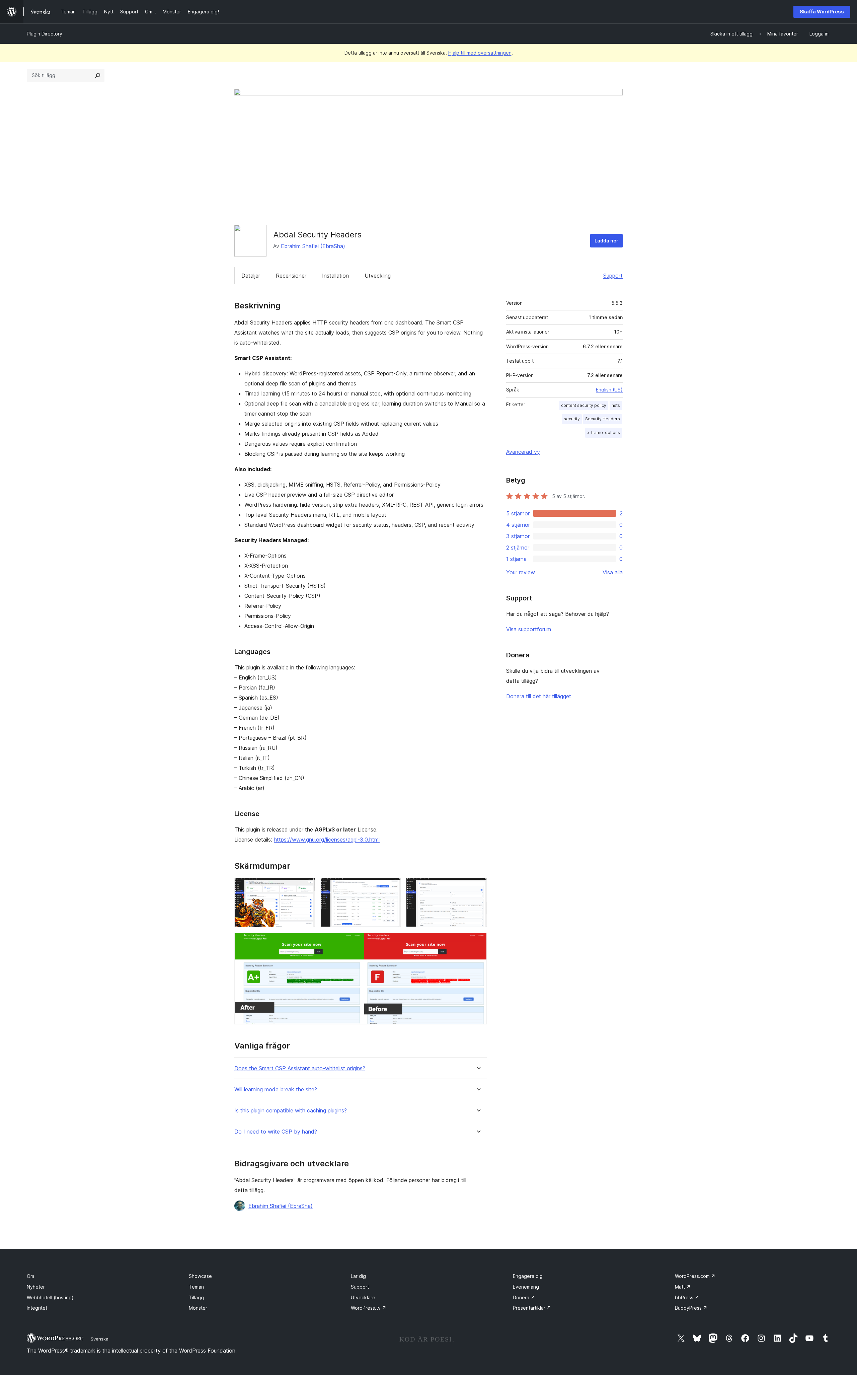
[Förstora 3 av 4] (477, 886)
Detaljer (250, 275)
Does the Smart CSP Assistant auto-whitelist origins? (299, 1068)
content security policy (583, 405)
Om (30, 1276)
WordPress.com (695, 1276)
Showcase (200, 1276)
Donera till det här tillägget (538, 696)
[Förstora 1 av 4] (306, 886)
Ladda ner (606, 240)
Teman (196, 1287)
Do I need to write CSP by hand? (275, 1132)
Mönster (198, 1308)
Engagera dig (528, 1276)
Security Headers (602, 418)
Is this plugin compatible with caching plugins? (290, 1110)
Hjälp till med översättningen (480, 53)
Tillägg (196, 1297)
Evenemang (526, 1287)
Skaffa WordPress (822, 11)
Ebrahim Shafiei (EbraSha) (313, 246)
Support (613, 275)
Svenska (99, 1339)
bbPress (687, 1297)
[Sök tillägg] (97, 75)
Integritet (37, 1308)
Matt (683, 1287)
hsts (616, 405)
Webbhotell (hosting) (50, 1297)
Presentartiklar (532, 1308)
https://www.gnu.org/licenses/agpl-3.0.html (327, 839)
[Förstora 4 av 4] (477, 941)
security (572, 418)
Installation (335, 275)
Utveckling (378, 275)
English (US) (609, 389)
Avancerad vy (523, 451)
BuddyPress (691, 1308)
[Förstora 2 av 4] (391, 886)
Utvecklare (363, 1297)
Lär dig (358, 1276)
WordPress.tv (368, 1308)
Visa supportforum (528, 629)
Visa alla (613, 572)
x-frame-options (603, 432)
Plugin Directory (44, 34)
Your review (520, 572)
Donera (524, 1297)
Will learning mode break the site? (275, 1089)
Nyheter (36, 1287)
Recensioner (291, 275)
